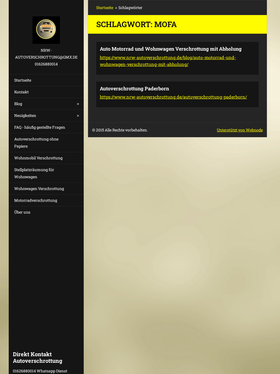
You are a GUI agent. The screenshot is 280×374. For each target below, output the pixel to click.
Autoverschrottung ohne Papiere (36, 142)
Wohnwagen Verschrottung (39, 188)
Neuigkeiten (25, 115)
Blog (18, 103)
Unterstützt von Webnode (240, 130)
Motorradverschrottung (35, 200)
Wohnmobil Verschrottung (38, 157)
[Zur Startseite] (46, 23)
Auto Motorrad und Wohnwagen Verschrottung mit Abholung (171, 48)
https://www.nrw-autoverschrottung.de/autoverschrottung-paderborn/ (173, 97)
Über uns (22, 212)
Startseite (22, 80)
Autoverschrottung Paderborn (134, 88)
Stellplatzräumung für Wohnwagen (34, 173)
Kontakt (21, 91)
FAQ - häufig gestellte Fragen (39, 127)
